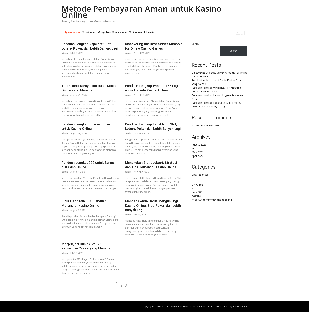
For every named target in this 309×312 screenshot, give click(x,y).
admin (65, 53)
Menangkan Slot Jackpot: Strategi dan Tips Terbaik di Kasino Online (151, 165)
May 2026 (197, 152)
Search (196, 43)
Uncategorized (200, 174)
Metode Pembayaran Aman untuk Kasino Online (141, 11)
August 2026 (199, 144)
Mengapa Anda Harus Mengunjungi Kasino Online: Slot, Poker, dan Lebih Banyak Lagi (153, 205)
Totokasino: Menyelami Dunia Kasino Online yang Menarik (118, 32)
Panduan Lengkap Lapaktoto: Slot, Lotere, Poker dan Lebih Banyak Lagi (153, 126)
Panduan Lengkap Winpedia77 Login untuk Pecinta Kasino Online (152, 88)
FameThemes (240, 306)
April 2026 (197, 156)
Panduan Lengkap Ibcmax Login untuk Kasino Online (86, 126)
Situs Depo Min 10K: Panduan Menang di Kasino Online (84, 203)
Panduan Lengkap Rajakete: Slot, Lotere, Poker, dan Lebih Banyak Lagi (90, 46)
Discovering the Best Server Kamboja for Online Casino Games (153, 46)
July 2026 (197, 148)
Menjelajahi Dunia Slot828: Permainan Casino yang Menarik (86, 246)
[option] (163, 33)
